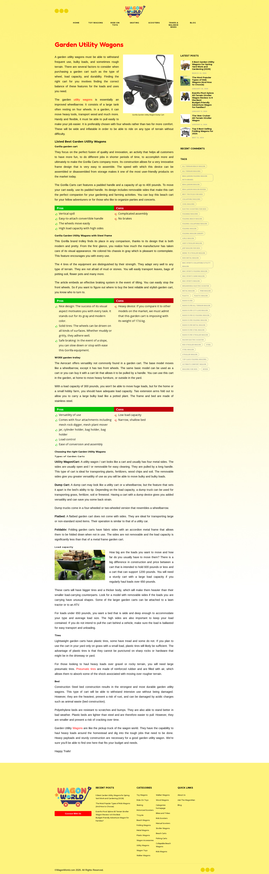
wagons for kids (189, 369)
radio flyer (187, 300)
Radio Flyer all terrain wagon (196, 305)
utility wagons (83, 99)
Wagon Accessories (145, 840)
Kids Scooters (161, 818)
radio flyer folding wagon (194, 320)
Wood (205, 369)
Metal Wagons (143, 830)
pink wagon (205, 291)
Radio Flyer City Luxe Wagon (195, 310)
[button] (213, 11)
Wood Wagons (162, 800)
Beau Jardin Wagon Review (194, 189)
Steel (208, 345)
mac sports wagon (191, 281)
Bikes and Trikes (163, 813)
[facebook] (57, 11)
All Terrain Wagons (191, 171)
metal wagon (188, 291)
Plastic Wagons (143, 835)
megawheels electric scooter (195, 286)
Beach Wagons (143, 820)
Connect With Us (73, 813)
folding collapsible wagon (194, 224)
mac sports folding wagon (194, 271)
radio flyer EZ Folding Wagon (195, 315)
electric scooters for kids (194, 209)
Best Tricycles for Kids (192, 194)
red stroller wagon (191, 345)
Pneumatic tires (86, 668)
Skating (140, 805)
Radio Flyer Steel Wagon (193, 330)
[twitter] (61, 11)
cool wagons (188, 204)
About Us (181, 795)
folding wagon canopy (192, 233)
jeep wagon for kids (191, 248)
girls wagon (188, 238)
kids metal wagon (190, 258)
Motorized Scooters (145, 810)
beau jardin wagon (191, 184)
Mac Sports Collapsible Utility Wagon (196, 264)
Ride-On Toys (142, 800)
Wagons (78, 728)
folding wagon (189, 228)
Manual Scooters (163, 823)
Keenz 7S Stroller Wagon (193, 253)
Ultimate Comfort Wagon (194, 364)
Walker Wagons (143, 855)
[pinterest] (66, 11)
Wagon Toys (142, 850)
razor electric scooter (193, 340)
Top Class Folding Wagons (194, 359)
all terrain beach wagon (193, 166)
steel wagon (188, 349)
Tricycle (140, 815)
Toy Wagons (142, 795)
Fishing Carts (161, 838)
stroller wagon (189, 354)
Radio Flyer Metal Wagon (193, 325)
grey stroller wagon (192, 243)
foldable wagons (190, 214)
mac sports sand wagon (193, 276)
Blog (180, 805)
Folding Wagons (144, 825)
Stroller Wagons (163, 828)
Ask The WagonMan (186, 800)
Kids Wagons (161, 851)
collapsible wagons (191, 199)
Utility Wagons (143, 845)
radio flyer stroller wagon (195, 335)
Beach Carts (161, 833)
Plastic (185, 296)
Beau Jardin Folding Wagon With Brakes (194, 178)
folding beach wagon (192, 219)
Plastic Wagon (201, 296)
